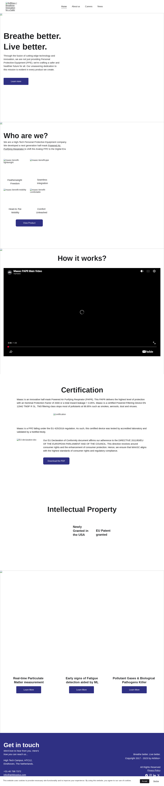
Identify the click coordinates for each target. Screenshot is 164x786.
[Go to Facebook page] (146, 775)
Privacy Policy (153, 770)
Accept (144, 781)
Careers (88, 6)
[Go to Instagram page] (150, 775)
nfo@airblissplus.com (15, 775)
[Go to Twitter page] (158, 775)
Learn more (16, 81)
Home (64, 6)
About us (76, 6)
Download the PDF (56, 461)
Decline (156, 781)
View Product (29, 223)
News (100, 6)
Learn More (29, 690)
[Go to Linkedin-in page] (154, 775)
